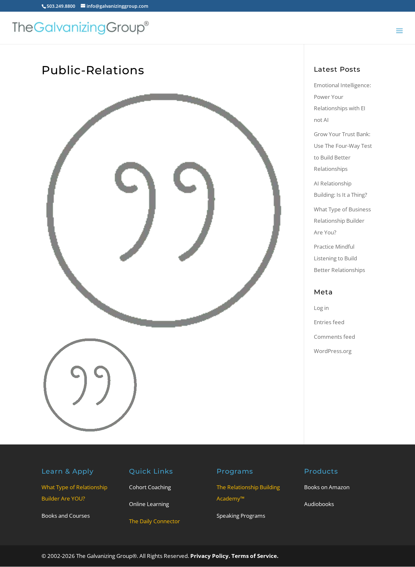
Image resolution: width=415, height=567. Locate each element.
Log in (321, 308)
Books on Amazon (327, 487)
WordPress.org (332, 351)
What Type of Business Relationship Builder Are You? (342, 221)
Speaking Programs (241, 515)
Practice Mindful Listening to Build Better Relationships (339, 258)
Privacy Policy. (210, 556)
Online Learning (149, 504)
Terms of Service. (255, 556)
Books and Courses (66, 515)
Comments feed (334, 336)
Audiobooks (319, 504)
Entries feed (329, 322)
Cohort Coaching (150, 487)
